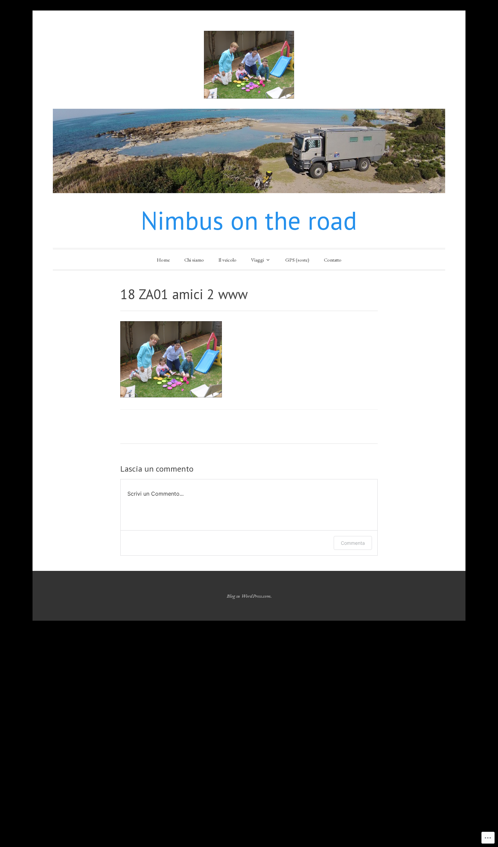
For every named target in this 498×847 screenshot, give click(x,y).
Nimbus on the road (249, 220)
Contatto (332, 259)
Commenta (353, 543)
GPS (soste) (297, 259)
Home (163, 259)
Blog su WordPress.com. (249, 596)
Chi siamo (194, 259)
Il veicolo (227, 259)
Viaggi (257, 259)
